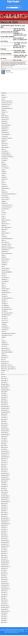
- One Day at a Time (6, 246)
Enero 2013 (4, 559)
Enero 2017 (4, 471)
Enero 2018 (4, 449)
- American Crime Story (7, 100)
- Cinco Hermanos (5, 134)
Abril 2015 (4, 510)
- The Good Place (5, 307)
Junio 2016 (4, 484)
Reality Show (5, 363)
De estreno (4, 357)
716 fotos (7, 72)
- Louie (3, 216)
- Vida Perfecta (5, 344)
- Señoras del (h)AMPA (6, 272)
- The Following (5, 305)
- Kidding (3, 201)
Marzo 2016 (4, 490)
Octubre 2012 (4, 564)
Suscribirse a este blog (7, 67)
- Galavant (4, 177)
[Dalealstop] (3, 73)
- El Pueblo (4, 160)
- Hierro (3, 190)
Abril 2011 (4, 598)
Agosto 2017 (4, 458)
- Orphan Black (5, 249)
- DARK (3, 141)
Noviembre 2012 (5, 562)
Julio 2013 (4, 548)
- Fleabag (4, 171)
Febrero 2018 (4, 447)
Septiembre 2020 (5, 389)
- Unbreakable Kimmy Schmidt (8, 333)
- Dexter (3, 149)
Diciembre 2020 (5, 384)
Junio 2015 (4, 507)
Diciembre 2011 (5, 583)
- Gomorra (4, 184)
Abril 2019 (4, 421)
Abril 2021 (4, 376)
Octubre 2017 (5, 454)
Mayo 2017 (4, 464)
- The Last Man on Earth (7, 313)
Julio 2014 (4, 527)
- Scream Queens (5, 268)
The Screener (15, 632)
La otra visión (10, 632)
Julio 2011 (4, 592)
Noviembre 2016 (5, 475)
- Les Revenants (5, 208)
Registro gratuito (17, 5)
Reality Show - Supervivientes (8, 368)
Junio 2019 (4, 417)
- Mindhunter (4, 229)
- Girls (3, 180)
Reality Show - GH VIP (7, 365)
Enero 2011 (4, 603)
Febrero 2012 (4, 579)
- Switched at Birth (6, 292)
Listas (3, 359)
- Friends (4, 173)
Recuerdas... (5, 370)
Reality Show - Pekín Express (8, 366)
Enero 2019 (4, 427)
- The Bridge (4, 303)
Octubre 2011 (5, 587)
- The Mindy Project (6, 314)
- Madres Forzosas (6, 220)
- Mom (3, 234)
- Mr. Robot (4, 236)
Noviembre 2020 (5, 386)
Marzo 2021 (4, 378)
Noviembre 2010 (5, 607)
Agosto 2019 (4, 414)
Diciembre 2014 (5, 518)
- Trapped (4, 324)
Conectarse (11, 5)
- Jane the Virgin (5, 197)
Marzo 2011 (4, 600)
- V (2, 339)
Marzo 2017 (4, 468)
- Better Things (5, 117)
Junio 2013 (4, 549)
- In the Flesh (4, 195)
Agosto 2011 (4, 590)
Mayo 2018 (4, 441)
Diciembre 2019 (5, 406)
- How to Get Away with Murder (8, 193)
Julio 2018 (4, 438)
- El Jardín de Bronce (6, 154)
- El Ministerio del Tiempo (7, 156)
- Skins (3, 285)
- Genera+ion (4, 179)
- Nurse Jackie (5, 242)
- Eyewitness (4, 166)
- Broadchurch (5, 128)
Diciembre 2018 (5, 428)
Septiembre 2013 (5, 546)
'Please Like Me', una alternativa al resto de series (14, 57)
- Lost (3, 214)
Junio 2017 (4, 462)
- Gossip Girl (4, 186)
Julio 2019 (4, 415)
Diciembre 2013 (5, 540)
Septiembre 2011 (5, 588)
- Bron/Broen (4, 130)
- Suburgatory (4, 290)
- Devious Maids (5, 147)
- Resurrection (5, 260)
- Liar (3, 210)
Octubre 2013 (5, 544)
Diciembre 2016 (5, 473)
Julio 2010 (4, 614)
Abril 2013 (4, 553)
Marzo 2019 (4, 423)
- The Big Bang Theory (7, 298)
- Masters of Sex (5, 223)
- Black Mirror (4, 123)
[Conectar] (8, 5)
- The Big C (4, 300)
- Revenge (4, 262)
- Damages (4, 140)
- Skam (3, 283)
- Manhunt (4, 221)
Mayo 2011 (4, 596)
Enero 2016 (4, 494)
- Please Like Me (5, 259)
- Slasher (3, 286)
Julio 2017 (4, 460)
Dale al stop (14, 631)
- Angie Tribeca (5, 106)
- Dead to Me (4, 143)
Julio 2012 (4, 570)
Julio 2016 (4, 482)
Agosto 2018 (4, 436)
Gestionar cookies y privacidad (12, 630)
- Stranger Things (5, 288)
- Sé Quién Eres (5, 270)
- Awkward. (4, 112)
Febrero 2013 (4, 557)
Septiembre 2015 (5, 501)
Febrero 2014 (4, 536)
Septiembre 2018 (5, 434)
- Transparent (4, 322)
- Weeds (3, 353)
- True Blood (4, 326)
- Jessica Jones (5, 199)
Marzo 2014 (4, 534)
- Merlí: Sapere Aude (6, 227)
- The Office (4, 316)
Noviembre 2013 (5, 542)
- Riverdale (4, 264)
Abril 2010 (4, 620)
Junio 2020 (4, 395)
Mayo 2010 (4, 618)
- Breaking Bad (5, 127)
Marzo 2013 (4, 555)
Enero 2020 (4, 404)
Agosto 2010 (4, 613)
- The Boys (4, 301)
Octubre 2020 (4, 388)
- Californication (5, 132)
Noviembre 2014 (5, 520)
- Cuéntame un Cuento (6, 138)
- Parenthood (4, 251)
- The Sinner (4, 318)
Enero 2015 (4, 516)
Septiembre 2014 (5, 523)
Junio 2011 (4, 594)
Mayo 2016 (4, 486)
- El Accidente (5, 151)
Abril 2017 (4, 466)
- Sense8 (3, 273)
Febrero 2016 (4, 492)
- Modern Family (5, 233)
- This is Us (4, 320)
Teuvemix (18, 631)
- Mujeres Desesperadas (7, 238)
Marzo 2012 (4, 577)
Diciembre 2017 (5, 451)
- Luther (3, 218)
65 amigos (12, 72)
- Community (4, 136)
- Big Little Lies (5, 119)
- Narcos (3, 240)
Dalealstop (8, 70)
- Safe (3, 266)
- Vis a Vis (4, 346)
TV (2, 372)
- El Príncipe (4, 158)
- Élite (3, 162)
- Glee (3, 182)
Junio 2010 (4, 616)
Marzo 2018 (4, 445)
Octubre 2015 (5, 499)
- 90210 (3, 95)
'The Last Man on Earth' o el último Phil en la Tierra (14, 39)
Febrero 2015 (4, 514)
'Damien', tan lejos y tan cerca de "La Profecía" (13, 47)
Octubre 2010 (4, 609)
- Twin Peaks (4, 329)
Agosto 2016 (4, 481)
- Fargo (3, 169)
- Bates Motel (4, 115)
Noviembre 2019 (5, 408)
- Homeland (4, 192)
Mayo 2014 (4, 531)
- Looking (3, 212)
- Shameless (5, 279)
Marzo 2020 (4, 401)
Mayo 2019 (4, 419)
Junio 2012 (4, 572)
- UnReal (3, 337)
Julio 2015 (4, 505)
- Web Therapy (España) (7, 352)
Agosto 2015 (4, 503)
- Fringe (3, 175)
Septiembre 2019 (5, 412)
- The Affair (4, 296)
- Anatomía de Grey (6, 104)
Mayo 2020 (4, 397)
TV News (22, 631)
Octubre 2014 (5, 521)
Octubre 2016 (4, 477)
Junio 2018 (4, 440)
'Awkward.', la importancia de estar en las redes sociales (14, 35)
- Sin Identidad (5, 281)
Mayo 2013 (4, 551)
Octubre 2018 (4, 432)
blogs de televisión (10, 629)
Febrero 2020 (4, 402)
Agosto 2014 (4, 525)
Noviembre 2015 (5, 497)
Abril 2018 (4, 443)
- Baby (3, 114)
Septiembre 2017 (5, 456)
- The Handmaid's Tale (6, 309)
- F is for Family (5, 167)
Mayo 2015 (4, 508)
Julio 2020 (4, 393)
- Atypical (4, 110)
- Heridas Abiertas (5, 188)
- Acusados (4, 97)
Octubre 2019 (5, 410)
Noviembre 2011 (5, 585)
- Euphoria (4, 164)
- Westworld (4, 355)
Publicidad (21, 630)
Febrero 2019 (4, 425)
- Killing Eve (4, 203)
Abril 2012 (4, 575)
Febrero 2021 (4, 380)
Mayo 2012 (4, 574)
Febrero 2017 (4, 469)
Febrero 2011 (4, 601)
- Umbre (3, 331)
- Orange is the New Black (7, 247)
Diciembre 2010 (5, 605)
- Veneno (3, 340)
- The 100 (4, 294)
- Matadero (4, 225)
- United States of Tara (6, 335)
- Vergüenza (4, 342)
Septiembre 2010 (5, 611)
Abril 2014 (4, 533)
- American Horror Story (7, 102)
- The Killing (4, 311)
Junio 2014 (4, 529)
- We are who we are (6, 350)
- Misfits (3, 231)
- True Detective (5, 327)
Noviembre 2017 (5, 453)
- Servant (3, 275)
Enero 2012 (4, 581)
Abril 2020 (4, 399)
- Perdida (3, 257)
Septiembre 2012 (5, 566)
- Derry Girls (4, 145)
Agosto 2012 (4, 568)
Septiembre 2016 (5, 479)
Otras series (5, 361)
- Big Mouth (4, 121)
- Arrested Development (7, 108)
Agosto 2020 (4, 391)
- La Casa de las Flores (7, 205)
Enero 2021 (4, 382)
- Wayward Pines (5, 348)
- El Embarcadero (5, 153)
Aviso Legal (21, 629)
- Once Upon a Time (6, 244)
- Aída (3, 99)
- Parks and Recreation (6, 253)
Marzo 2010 (4, 622)
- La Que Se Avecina (6, 207)
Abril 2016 (4, 488)
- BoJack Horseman (6, 125)
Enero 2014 (4, 538)
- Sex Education (5, 277)
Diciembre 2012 (5, 561)
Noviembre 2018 (5, 430)
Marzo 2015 (4, 512)
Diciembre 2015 (5, 495)
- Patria (3, 255)
